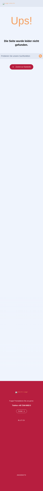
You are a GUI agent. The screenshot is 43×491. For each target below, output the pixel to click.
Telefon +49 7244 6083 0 (21, 405)
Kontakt (20, 411)
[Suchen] (40, 56)
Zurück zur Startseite (23, 67)
